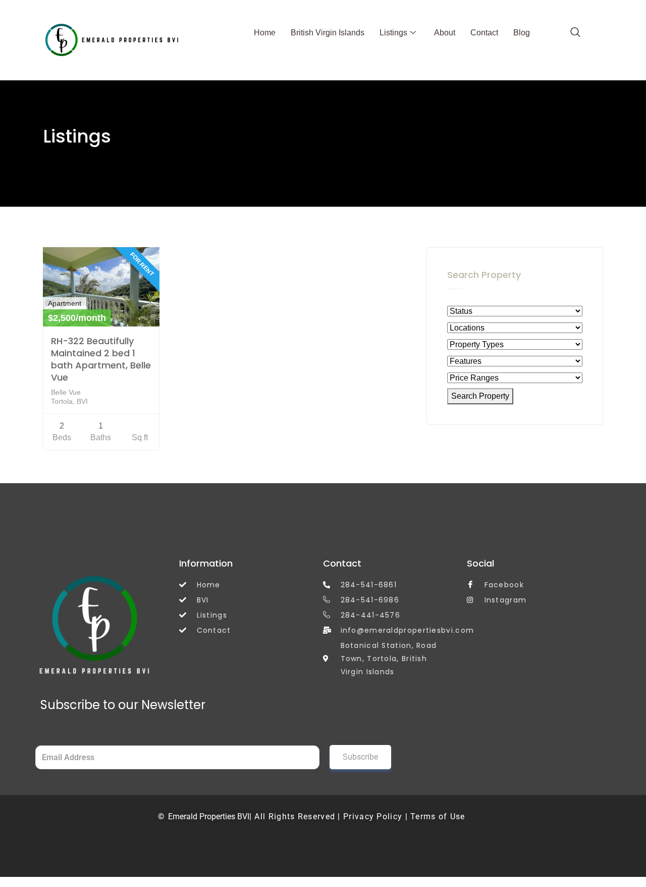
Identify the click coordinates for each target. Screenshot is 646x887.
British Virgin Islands (327, 32)
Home (265, 32)
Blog (521, 32)
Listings (393, 32)
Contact (484, 32)
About (444, 32)
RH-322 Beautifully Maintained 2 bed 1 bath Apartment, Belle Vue (101, 359)
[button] (575, 33)
